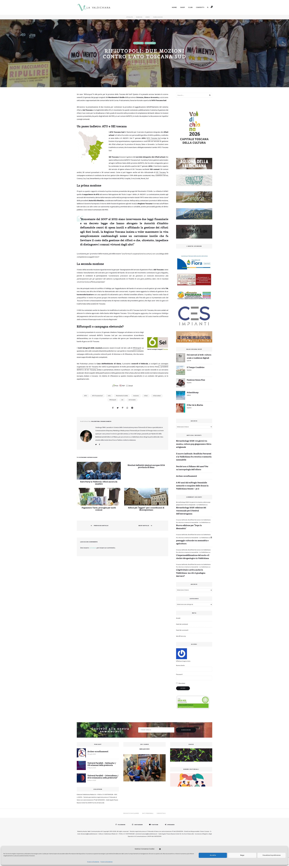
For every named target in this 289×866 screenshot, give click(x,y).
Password (179, 674)
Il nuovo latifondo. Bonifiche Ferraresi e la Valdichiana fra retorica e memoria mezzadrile (193, 456)
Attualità (129, 17)
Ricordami (181, 683)
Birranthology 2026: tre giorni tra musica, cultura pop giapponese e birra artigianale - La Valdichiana (193, 503)
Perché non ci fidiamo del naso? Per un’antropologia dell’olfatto (192, 468)
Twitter (96, 444)
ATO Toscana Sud (154, 138)
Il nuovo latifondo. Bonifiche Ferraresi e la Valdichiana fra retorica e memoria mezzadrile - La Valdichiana (193, 521)
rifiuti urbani (157, 396)
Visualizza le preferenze (272, 855)
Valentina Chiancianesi (139, 64)
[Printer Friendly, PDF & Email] (122, 385)
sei (122, 400)
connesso (92, 547)
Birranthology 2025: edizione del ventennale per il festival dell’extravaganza (191, 510)
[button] (160, 849)
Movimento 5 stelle (122, 396)
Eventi (148, 17)
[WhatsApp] (127, 408)
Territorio (150, 43)
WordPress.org (181, 636)
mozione (136, 396)
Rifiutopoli (137, 348)
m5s (109, 396)
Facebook (99, 444)
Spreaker (171, 825)
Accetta (213, 855)
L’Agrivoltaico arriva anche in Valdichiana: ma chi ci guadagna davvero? (190, 573)
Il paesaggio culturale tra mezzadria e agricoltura (194, 540)
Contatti (200, 7)
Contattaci (161, 813)
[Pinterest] (122, 408)
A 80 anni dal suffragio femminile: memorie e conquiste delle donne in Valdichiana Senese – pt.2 (192, 485)
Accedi (178, 618)
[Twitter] (117, 408)
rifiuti (146, 396)
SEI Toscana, (161, 172)
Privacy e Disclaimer (93, 862)
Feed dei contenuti (182, 624)
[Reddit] (132, 408)
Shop (182, 7)
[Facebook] (113, 408)
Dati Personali (147, 813)
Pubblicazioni (158, 17)
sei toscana (132, 400)
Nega (242, 855)
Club (190, 7)
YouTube (155, 825)
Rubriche (139, 17)
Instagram (138, 825)
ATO (85, 396)
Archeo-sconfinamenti (186, 476)
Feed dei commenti (182, 630)
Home (174, 7)
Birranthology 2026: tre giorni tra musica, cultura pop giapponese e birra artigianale (193, 444)
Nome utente (180, 665)
